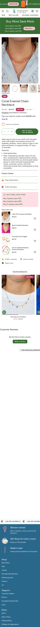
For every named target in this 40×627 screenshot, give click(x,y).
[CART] (37, 11)
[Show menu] (3, 11)
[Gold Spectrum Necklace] (18, 295)
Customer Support (8, 593)
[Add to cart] (4, 312)
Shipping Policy (7, 621)
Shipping (5, 113)
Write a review (20, 341)
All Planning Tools (7, 578)
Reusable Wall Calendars (10, 574)
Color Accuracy (11, 187)
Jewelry (4, 570)
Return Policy (6, 617)
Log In (4, 605)
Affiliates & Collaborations (10, 624)
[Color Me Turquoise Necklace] (6, 217)
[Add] (35, 218)
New (3, 566)
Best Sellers (6, 563)
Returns (4, 597)
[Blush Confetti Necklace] (6, 228)
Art (3, 585)
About (4, 613)
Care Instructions (11, 180)
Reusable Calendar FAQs (10, 601)
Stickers (4, 581)
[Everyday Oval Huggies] (6, 239)
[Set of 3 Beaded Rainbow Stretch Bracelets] (6, 250)
